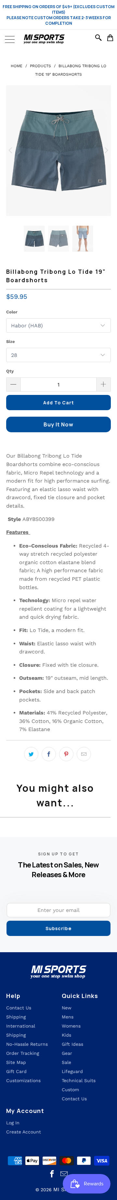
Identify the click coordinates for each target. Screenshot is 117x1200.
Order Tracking (22, 1053)
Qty (10, 371)
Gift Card (16, 1071)
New (67, 1007)
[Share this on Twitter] (31, 754)
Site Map (16, 1062)
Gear (67, 1053)
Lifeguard (72, 1071)
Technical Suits (79, 1080)
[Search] (99, 37)
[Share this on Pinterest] (66, 754)
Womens (71, 1026)
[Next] (106, 150)
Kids (66, 1035)
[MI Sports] (58, 39)
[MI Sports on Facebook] (52, 1174)
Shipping (16, 1016)
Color (12, 311)
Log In (13, 1122)
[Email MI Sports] (64, 1174)
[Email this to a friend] (84, 754)
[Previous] (11, 150)
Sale (66, 1062)
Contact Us (74, 1098)
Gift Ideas (72, 1044)
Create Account (23, 1131)
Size (10, 341)
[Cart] (110, 37)
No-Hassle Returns (27, 1044)
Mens (67, 1016)
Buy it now (58, 424)
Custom (70, 1089)
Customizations (23, 1080)
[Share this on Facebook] (49, 754)
